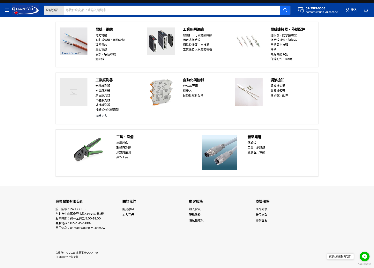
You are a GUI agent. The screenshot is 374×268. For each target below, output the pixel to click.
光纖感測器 (102, 86)
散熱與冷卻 (123, 147)
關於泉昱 (128, 209)
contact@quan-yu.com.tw (322, 11)
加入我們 (128, 215)
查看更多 (101, 116)
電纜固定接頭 (279, 45)
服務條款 (195, 215)
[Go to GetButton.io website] (364, 264)
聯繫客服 (261, 220)
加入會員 (195, 209)
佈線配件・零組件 (282, 59)
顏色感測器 (102, 95)
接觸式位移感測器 (107, 109)
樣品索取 (261, 215)
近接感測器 (102, 105)
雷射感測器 (102, 100)
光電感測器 (102, 90)
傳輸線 (252, 143)
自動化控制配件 (193, 95)
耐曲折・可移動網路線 (197, 35)
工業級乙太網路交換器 (197, 49)
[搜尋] (285, 10)
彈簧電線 (101, 45)
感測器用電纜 (256, 152)
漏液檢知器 (278, 86)
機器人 (187, 90)
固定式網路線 (191, 40)
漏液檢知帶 (278, 90)
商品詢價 (261, 209)
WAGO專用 (190, 86)
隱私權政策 (196, 220)
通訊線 (99, 59)
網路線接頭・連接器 (196, 45)
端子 (273, 49)
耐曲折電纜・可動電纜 (110, 40)
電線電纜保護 (279, 54)
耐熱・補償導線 (105, 54)
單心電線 (101, 49)
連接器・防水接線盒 (284, 35)
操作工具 (122, 157)
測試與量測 (123, 152)
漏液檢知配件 (279, 95)
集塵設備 (122, 143)
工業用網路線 (256, 147)
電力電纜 (101, 35)
